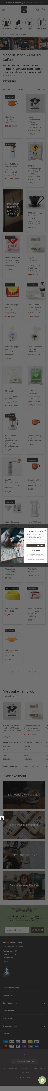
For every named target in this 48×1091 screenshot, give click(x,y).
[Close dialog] (46, 530)
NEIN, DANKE (36, 550)
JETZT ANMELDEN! (36, 545)
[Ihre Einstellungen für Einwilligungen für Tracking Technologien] (2, 818)
